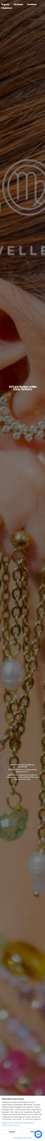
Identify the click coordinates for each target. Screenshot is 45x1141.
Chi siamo (18, 4)
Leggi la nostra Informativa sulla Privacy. (18, 1123)
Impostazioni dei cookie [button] (22, 1138)
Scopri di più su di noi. (11, 1125)
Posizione (32, 4)
